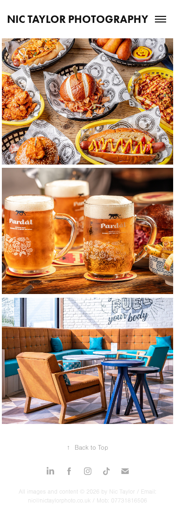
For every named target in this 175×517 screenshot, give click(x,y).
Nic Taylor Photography (77, 19)
